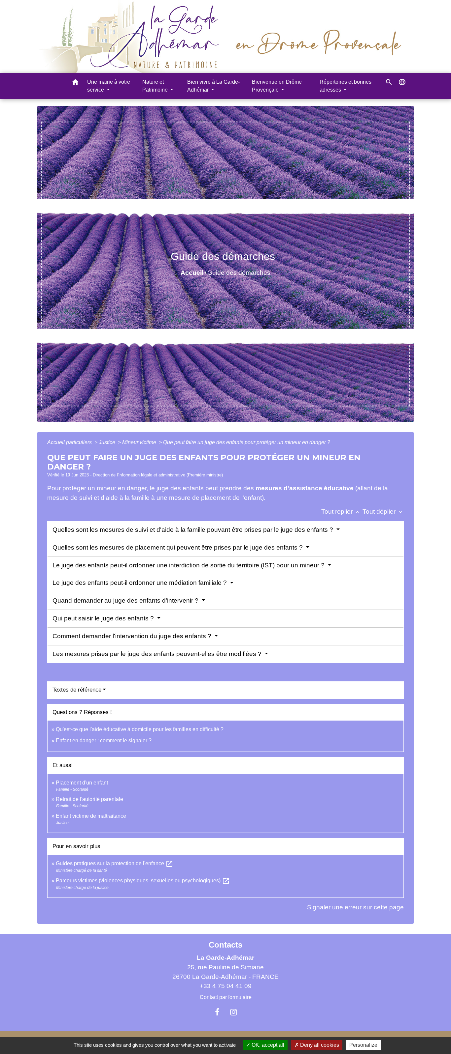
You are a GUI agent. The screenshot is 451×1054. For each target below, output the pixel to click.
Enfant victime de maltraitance (91, 816)
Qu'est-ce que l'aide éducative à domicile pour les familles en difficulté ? (140, 729)
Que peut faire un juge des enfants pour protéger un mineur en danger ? (246, 442)
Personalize (363, 1045)
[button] (75, 83)
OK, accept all (267, 1045)
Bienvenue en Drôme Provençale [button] (277, 86)
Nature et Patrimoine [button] (155, 86)
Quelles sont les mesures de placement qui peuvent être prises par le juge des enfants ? (178, 547)
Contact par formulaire (226, 997)
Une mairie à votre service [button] (108, 86)
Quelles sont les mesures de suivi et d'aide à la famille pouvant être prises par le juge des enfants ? (193, 529)
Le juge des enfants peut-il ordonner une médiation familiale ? (140, 582)
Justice (108, 442)
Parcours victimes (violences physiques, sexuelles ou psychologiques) (143, 880)
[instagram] (233, 1012)
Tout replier (341, 511)
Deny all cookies (319, 1045)
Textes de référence (76, 690)
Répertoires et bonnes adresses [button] (345, 86)
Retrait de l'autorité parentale (89, 799)
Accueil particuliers (70, 442)
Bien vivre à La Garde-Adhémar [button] (213, 86)
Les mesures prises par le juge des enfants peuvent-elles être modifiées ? (157, 653)
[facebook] (217, 1012)
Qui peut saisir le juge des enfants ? (104, 618)
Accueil (192, 272)
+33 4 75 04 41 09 (226, 986)
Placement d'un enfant (82, 782)
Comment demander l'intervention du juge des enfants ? (132, 636)
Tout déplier (383, 511)
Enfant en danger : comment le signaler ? (104, 740)
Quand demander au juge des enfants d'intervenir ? (126, 600)
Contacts (225, 944)
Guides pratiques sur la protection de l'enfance (114, 863)
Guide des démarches (238, 272)
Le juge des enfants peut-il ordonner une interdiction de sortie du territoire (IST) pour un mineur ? (189, 565)
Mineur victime (139, 442)
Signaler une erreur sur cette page (355, 907)
